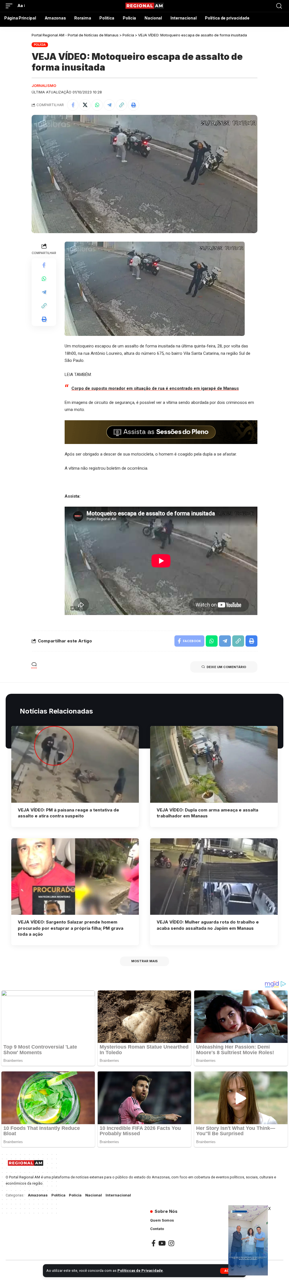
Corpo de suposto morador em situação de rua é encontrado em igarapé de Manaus (155, 388)
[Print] (133, 105)
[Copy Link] (121, 105)
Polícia (40, 45)
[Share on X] (85, 105)
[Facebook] (153, 1243)
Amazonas (38, 1195)
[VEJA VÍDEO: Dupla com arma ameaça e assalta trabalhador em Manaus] (214, 764)
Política (58, 1195)
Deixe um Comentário (226, 667)
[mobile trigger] (10, 6)
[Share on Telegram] (109, 105)
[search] (279, 6)
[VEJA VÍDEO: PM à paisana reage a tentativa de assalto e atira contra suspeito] (75, 764)
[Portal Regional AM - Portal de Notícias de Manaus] (144, 6)
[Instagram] (171, 1243)
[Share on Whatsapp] (97, 105)
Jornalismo (44, 86)
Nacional (93, 1195)
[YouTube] (162, 1243)
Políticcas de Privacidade (140, 1270)
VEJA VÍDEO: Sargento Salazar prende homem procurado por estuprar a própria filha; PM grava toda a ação (70, 928)
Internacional (118, 1195)
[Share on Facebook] (72, 105)
